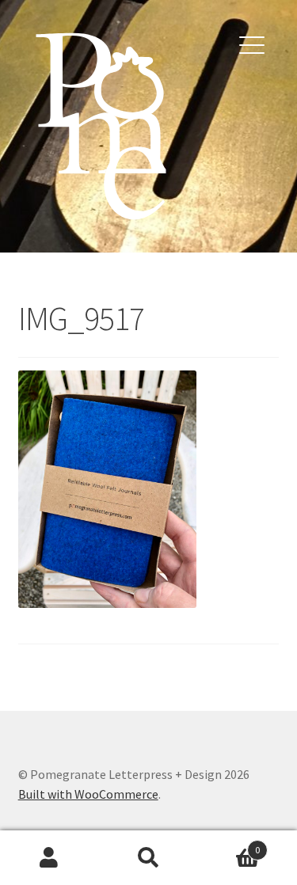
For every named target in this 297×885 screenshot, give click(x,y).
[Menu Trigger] (252, 43)
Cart (229, 844)
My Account (49, 858)
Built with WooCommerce (88, 794)
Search (148, 858)
